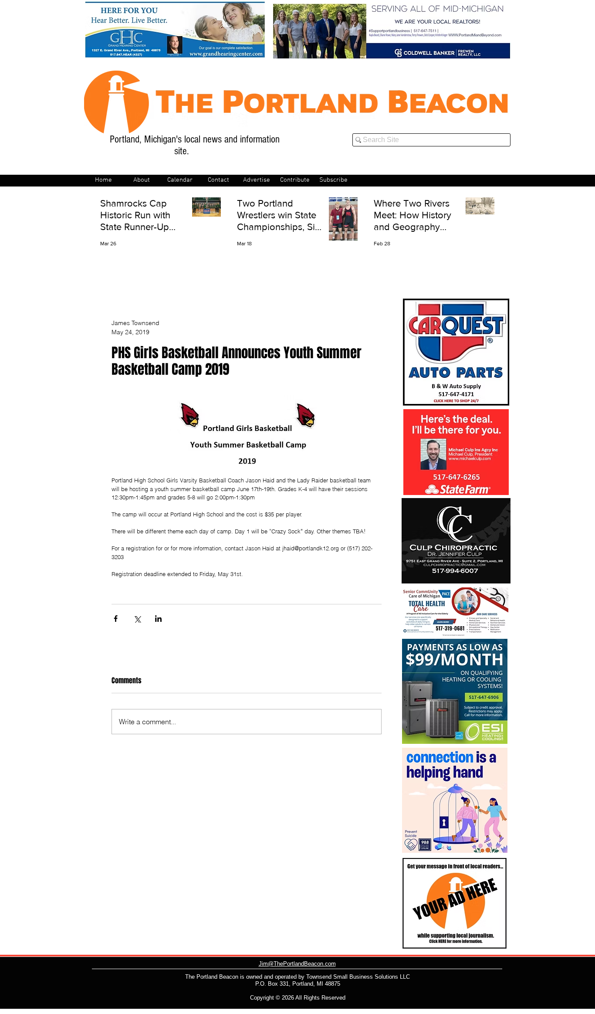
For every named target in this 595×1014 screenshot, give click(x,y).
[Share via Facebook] (116, 618)
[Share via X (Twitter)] (137, 618)
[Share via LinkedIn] (158, 618)
